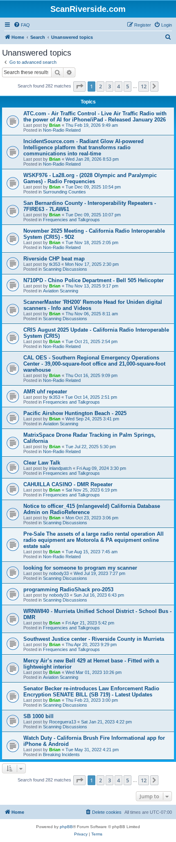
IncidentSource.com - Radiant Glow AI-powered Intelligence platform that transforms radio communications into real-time (83, 147)
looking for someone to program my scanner (80, 568)
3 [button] (109, 86)
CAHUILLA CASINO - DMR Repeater (68, 484)
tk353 (54, 264)
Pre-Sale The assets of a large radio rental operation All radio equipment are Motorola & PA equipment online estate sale (93, 540)
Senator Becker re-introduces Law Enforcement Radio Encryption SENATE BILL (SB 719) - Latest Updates (91, 691)
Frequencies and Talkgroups (71, 219)
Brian (55, 125)
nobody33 (59, 573)
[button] (79, 86)
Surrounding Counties (64, 191)
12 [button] (144, 86)
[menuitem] (22, 25)
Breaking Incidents (61, 754)
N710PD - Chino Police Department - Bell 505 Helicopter (93, 280)
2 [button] (100, 86)
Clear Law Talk (41, 463)
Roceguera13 (62, 721)
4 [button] (118, 86)
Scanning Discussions (65, 269)
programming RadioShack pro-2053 (68, 589)
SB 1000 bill (38, 716)
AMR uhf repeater (45, 391)
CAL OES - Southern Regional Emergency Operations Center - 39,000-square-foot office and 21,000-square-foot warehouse (94, 364)
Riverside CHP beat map (54, 259)
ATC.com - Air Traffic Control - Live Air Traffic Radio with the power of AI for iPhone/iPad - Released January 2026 (95, 116)
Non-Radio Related (62, 130)
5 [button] (127, 86)
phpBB (66, 826)
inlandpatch (60, 468)
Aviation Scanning (60, 290)
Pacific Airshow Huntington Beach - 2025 (74, 413)
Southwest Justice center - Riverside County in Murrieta (93, 639)
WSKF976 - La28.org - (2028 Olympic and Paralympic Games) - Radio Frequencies (90, 178)
